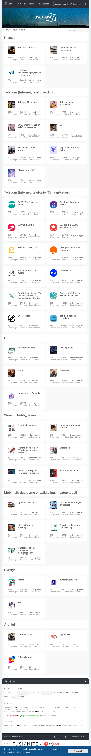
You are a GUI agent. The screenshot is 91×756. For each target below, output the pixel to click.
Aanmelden (8, 688)
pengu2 (79, 725)
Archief (9, 625)
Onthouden (8, 696)
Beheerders (15, 716)
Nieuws (9, 38)
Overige (10, 570)
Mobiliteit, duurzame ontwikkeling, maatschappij (40, 493)
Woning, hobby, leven (20, 415)
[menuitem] (60, 4)
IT (5, 338)
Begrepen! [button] (77, 751)
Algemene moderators (30, 716)
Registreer (18, 688)
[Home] (45, 18)
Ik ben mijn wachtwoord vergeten (66, 692)
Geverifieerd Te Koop (48, 716)
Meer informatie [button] (23, 752)
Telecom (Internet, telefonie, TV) (28, 92)
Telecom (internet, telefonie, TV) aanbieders (37, 192)
